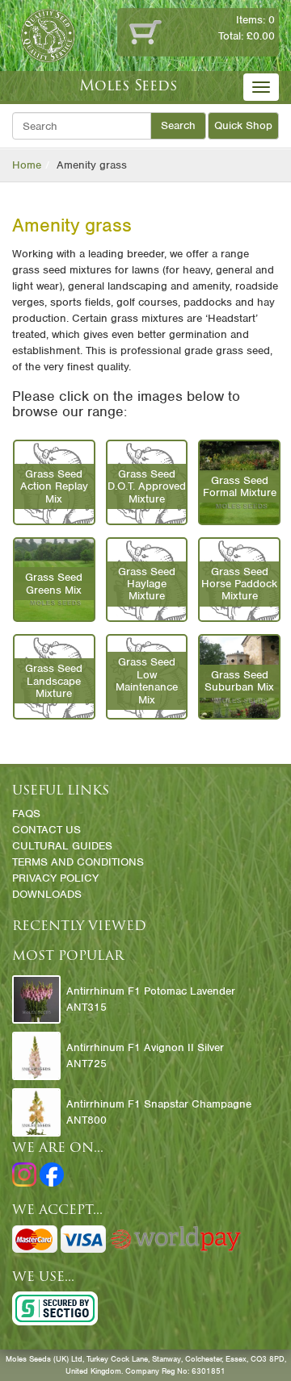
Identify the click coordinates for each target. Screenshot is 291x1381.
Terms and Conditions (78, 862)
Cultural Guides (62, 846)
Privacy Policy (55, 878)
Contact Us (46, 830)
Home (26, 165)
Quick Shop (243, 125)
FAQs (26, 813)
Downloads (47, 894)
